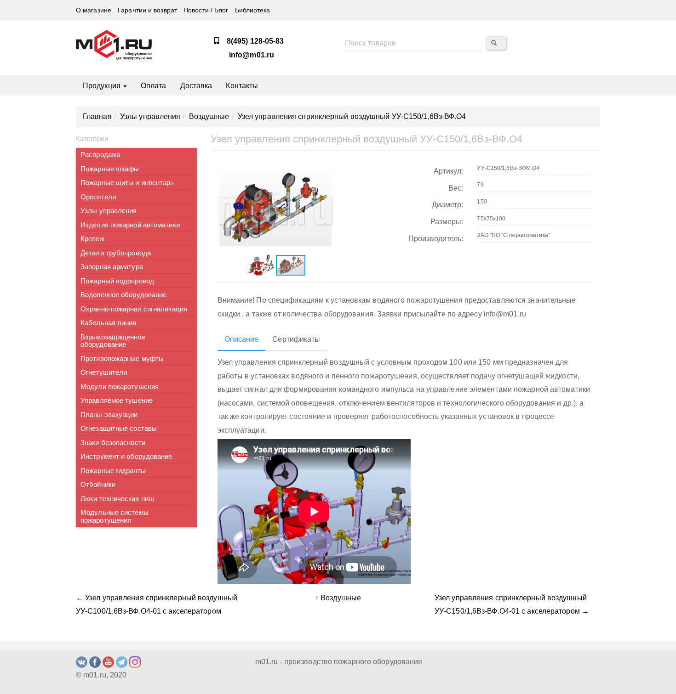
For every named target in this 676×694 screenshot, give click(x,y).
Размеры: (447, 222)
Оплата (153, 86)
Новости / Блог (205, 10)
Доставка (196, 86)
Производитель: (435, 239)
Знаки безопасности (112, 442)
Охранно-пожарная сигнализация (133, 309)
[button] (325, 169)
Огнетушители (103, 372)
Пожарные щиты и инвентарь (127, 182)
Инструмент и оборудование (126, 456)
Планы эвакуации (109, 414)
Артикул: (449, 171)
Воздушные (341, 598)
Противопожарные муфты (122, 358)
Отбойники (97, 484)
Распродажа (100, 154)
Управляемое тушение (116, 400)
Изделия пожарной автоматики (130, 225)
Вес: (455, 188)
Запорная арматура (111, 267)
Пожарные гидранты (113, 470)
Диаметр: (448, 205)
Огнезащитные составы (118, 428)
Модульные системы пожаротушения (114, 516)
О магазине (93, 10)
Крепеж (92, 239)
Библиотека (252, 10)
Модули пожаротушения (119, 386)
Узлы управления (108, 210)
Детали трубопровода (115, 253)
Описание (241, 339)
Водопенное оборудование (123, 295)
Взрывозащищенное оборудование (112, 341)
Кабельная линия (108, 323)
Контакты (242, 86)
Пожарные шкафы (109, 169)
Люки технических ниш (117, 498)
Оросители (98, 197)
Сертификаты (296, 339)
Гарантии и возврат (147, 10)
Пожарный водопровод (117, 281)
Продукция (102, 86)
